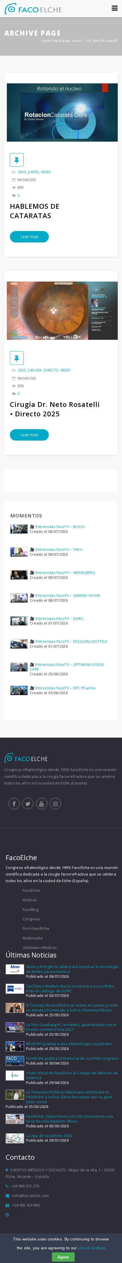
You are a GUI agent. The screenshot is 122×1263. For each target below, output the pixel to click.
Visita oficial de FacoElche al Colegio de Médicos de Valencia (72, 1075)
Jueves (33, 172)
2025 (22, 172)
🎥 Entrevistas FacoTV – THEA (56, 549)
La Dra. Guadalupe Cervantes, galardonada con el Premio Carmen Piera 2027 (71, 1027)
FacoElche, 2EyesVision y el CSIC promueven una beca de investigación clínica (69, 1119)
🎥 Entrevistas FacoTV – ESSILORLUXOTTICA (69, 641)
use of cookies (91, 1248)
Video (46, 172)
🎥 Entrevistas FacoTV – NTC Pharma (62, 687)
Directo (51, 370)
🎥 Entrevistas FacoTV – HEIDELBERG (62, 572)
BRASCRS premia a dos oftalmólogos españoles (69, 1043)
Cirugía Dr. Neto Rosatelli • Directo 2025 (55, 408)
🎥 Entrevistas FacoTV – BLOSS (57, 526)
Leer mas (29, 236)
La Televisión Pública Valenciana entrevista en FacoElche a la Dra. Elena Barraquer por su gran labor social (69, 1096)
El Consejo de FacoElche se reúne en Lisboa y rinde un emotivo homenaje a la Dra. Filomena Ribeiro (72, 1008)
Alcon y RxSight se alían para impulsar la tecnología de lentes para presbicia (72, 969)
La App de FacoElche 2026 (49, 1135)
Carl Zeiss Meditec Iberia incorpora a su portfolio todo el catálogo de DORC (70, 988)
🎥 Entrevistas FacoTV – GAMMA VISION (65, 595)
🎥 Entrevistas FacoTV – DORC (56, 618)
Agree (63, 1257)
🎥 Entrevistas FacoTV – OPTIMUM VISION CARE (67, 667)
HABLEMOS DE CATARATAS (35, 210)
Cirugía (35, 370)
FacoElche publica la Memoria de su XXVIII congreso (72, 1058)
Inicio (76, 40)
